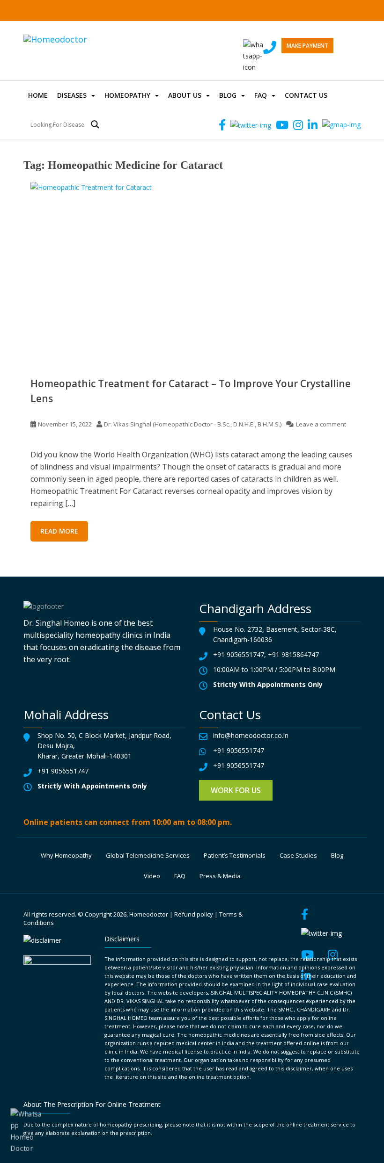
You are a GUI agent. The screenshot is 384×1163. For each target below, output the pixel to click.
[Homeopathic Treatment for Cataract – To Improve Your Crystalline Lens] (192, 272)
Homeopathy (127, 95)
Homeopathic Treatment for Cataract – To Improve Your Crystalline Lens (190, 391)
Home (38, 95)
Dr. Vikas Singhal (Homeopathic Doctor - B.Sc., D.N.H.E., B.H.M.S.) (192, 424)
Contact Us (306, 95)
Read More (59, 531)
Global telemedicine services (148, 855)
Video (152, 876)
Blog (227, 95)
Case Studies (298, 855)
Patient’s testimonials (235, 855)
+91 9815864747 (293, 654)
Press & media (220, 876)
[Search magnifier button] (95, 124)
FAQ (260, 95)
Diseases (72, 95)
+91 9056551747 (238, 654)
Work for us (236, 790)
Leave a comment (321, 424)
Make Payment (307, 46)
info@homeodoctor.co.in (250, 735)
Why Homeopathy (66, 855)
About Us (184, 95)
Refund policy (193, 914)
